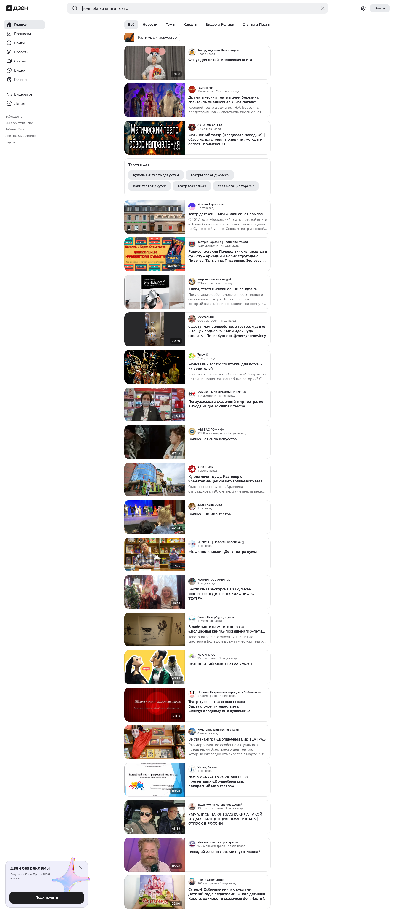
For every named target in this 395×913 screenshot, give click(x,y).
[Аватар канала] (192, 52)
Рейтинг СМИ (14, 129)
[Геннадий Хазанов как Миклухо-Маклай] (154, 855)
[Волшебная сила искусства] (154, 442)
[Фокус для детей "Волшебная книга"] (154, 63)
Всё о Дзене (13, 116)
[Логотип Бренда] (9, 8)
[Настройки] (363, 8)
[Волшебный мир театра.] (154, 517)
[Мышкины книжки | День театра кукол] (154, 555)
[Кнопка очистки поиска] (323, 8)
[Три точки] (266, 52)
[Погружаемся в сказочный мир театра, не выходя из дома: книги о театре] (154, 405)
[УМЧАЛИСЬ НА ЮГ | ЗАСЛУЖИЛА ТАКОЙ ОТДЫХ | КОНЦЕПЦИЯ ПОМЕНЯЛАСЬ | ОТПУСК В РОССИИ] (154, 817)
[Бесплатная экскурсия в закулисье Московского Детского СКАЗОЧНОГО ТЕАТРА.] (154, 592)
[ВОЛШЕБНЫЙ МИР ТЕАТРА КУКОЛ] (154, 667)
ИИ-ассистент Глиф (19, 123)
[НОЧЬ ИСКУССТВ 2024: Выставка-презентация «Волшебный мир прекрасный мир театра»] (154, 780)
